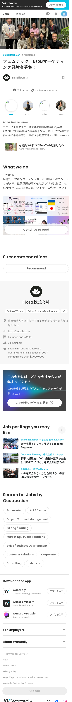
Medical (35, 563)
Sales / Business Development (43, 311)
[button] (36, 581)
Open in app (56, 4)
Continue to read (36, 230)
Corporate (48, 554)
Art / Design (38, 510)
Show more (61, 135)
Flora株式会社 (36, 302)
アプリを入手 (56, 591)
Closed (34, 691)
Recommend (36, 268)
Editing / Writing (15, 311)
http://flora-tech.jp (19, 331)
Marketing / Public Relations (26, 537)
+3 (64, 311)
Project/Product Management (27, 519)
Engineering (15, 510)
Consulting (14, 563)
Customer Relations (20, 554)
